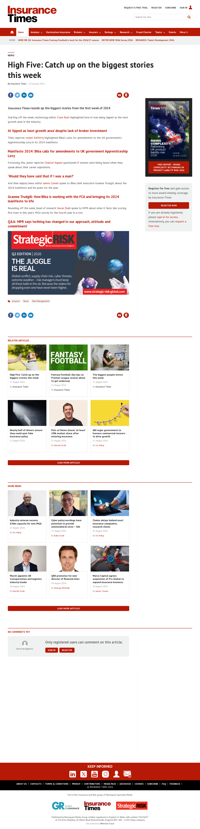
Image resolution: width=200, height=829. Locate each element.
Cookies (139, 783)
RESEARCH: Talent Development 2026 (155, 40)
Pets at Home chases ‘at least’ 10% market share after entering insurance (68, 433)
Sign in (89, 88)
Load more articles (68, 462)
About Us (21, 783)
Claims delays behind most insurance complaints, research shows (108, 523)
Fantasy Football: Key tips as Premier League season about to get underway (68, 378)
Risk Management (40, 301)
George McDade (62, 588)
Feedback (175, 783)
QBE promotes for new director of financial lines (65, 577)
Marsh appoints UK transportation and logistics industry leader (26, 579)
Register (156, 7)
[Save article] (126, 95)
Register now (169, 205)
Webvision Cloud (107, 823)
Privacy (76, 783)
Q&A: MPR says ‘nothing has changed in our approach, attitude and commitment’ (59, 223)
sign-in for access (167, 217)
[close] (129, 88)
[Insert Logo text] (32, 21)
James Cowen (51, 183)
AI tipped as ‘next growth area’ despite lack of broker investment (57, 130)
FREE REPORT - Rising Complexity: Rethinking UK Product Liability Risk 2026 (168, 167)
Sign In (183, 7)
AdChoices (125, 783)
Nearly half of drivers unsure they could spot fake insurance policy (26, 433)
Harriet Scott (60, 445)
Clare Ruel (63, 117)
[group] (183, 32)
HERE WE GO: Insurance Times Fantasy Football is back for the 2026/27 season (58, 40)
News (11, 55)
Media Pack (110, 783)
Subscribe (170, 7)
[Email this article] (31, 95)
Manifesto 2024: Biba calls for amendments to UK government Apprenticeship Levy (68, 153)
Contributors (92, 783)
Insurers (16, 301)
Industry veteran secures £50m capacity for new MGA (26, 522)
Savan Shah (63, 208)
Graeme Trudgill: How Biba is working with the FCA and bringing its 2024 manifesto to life (63, 198)
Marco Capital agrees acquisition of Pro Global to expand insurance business (108, 579)
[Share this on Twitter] (17, 95)
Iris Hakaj (99, 445)
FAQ (164, 783)
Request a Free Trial (136, 7)
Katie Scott (59, 535)
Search (189, 17)
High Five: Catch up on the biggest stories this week (24, 376)
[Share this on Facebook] (10, 95)
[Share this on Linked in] (24, 95)
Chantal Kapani (53, 162)
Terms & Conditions (56, 783)
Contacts (35, 783)
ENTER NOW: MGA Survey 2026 (117, 40)
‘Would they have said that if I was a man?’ (41, 176)
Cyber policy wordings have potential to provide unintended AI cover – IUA (66, 523)
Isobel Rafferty (35, 137)
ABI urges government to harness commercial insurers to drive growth (109, 433)
